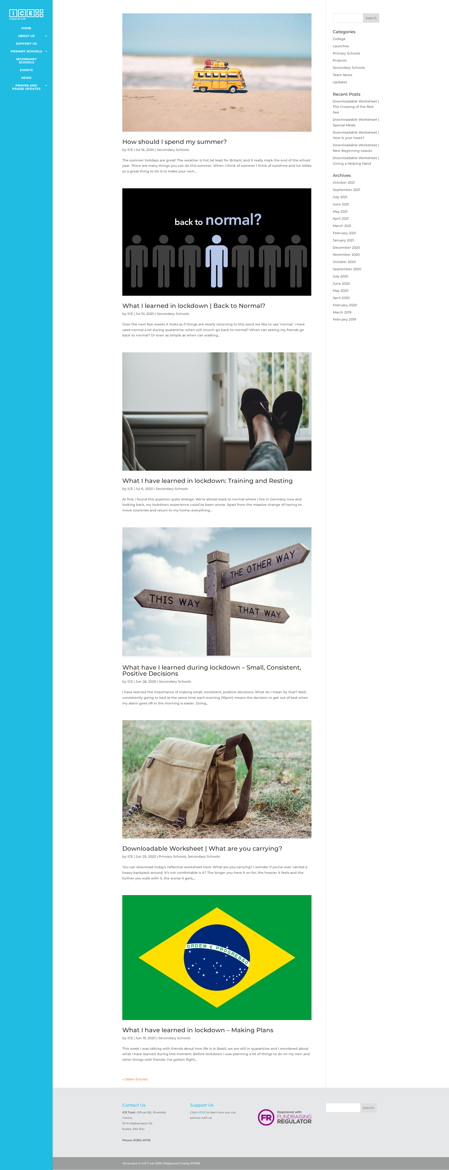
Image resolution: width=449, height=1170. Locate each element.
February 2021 (344, 233)
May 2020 (340, 290)
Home (26, 28)
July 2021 (340, 197)
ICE (130, 150)
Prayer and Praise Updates (26, 87)
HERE (202, 1112)
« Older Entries (134, 1079)
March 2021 (342, 226)
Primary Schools (26, 51)
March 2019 (342, 312)
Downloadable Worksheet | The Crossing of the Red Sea (356, 107)
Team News (342, 75)
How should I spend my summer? (174, 142)
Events (26, 70)
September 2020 (347, 269)
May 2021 (340, 211)
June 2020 (341, 283)
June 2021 (341, 204)
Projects (340, 60)
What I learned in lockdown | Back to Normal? (193, 306)
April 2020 (341, 298)
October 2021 (344, 182)
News (26, 78)
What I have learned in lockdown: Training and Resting (207, 481)
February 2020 (345, 305)
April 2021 (341, 218)
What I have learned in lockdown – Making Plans (197, 1030)
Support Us (26, 43)
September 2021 (346, 190)
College (339, 39)
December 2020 (346, 247)
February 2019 (344, 319)
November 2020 (346, 254)
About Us (26, 36)
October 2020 (344, 262)
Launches (341, 46)
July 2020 (340, 276)
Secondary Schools (26, 60)
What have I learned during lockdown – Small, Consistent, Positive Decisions (211, 670)
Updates (340, 82)
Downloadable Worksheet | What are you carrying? (202, 848)
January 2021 (343, 240)
